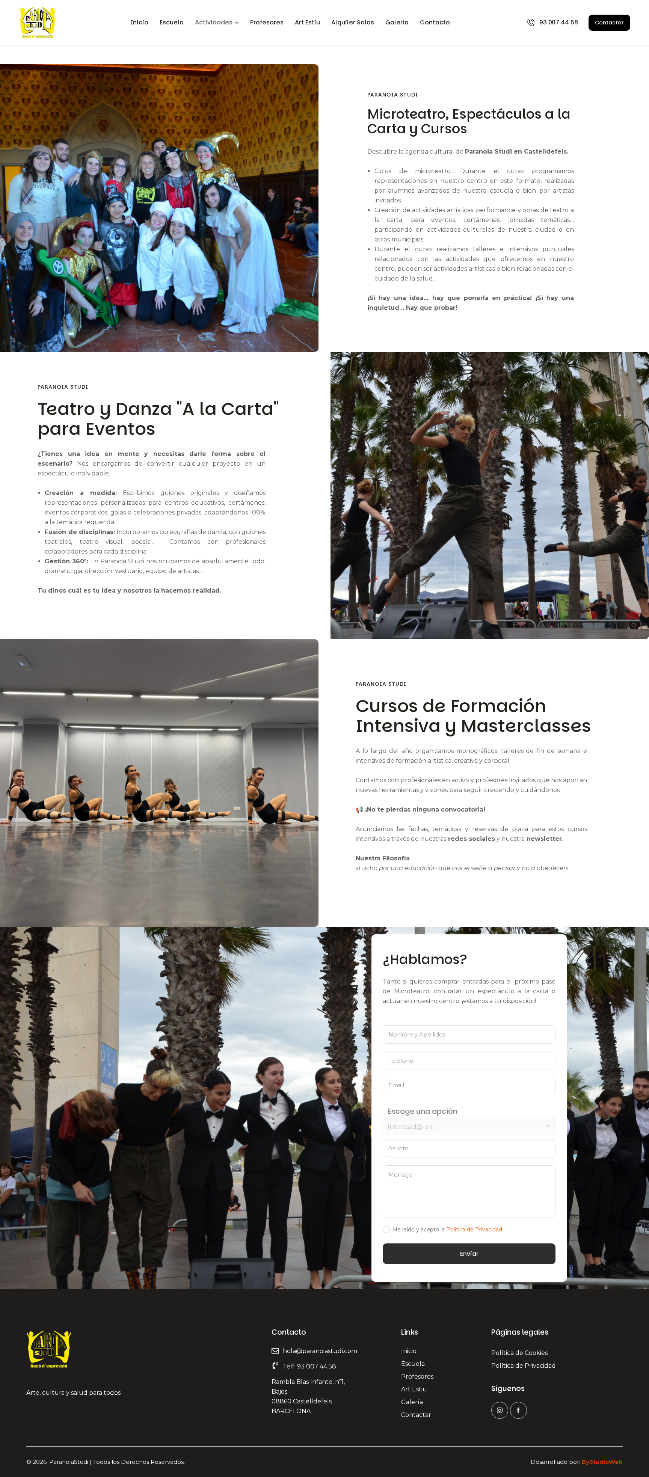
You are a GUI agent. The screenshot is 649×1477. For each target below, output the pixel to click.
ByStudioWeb (602, 1461)
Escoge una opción (422, 1111)
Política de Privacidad (474, 1229)
